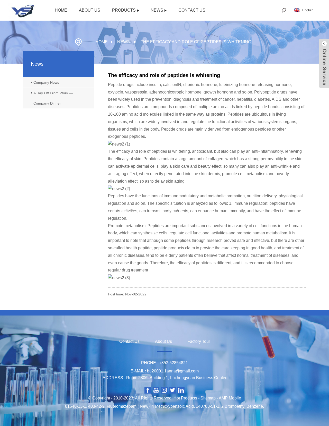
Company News (46, 82)
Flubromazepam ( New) (128, 406)
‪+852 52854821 (173, 363)
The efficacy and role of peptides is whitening (196, 42)
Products (124, 10)
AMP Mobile (230, 398)
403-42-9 (96, 406)
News (157, 10)
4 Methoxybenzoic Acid (173, 406)
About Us (89, 10)
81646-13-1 (75, 406)
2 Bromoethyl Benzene (242, 406)
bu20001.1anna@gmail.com (173, 371)
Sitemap (208, 398)
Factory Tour (198, 341)
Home (61, 10)
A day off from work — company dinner (53, 98)
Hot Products (185, 398)
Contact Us (191, 10)
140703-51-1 (207, 406)
